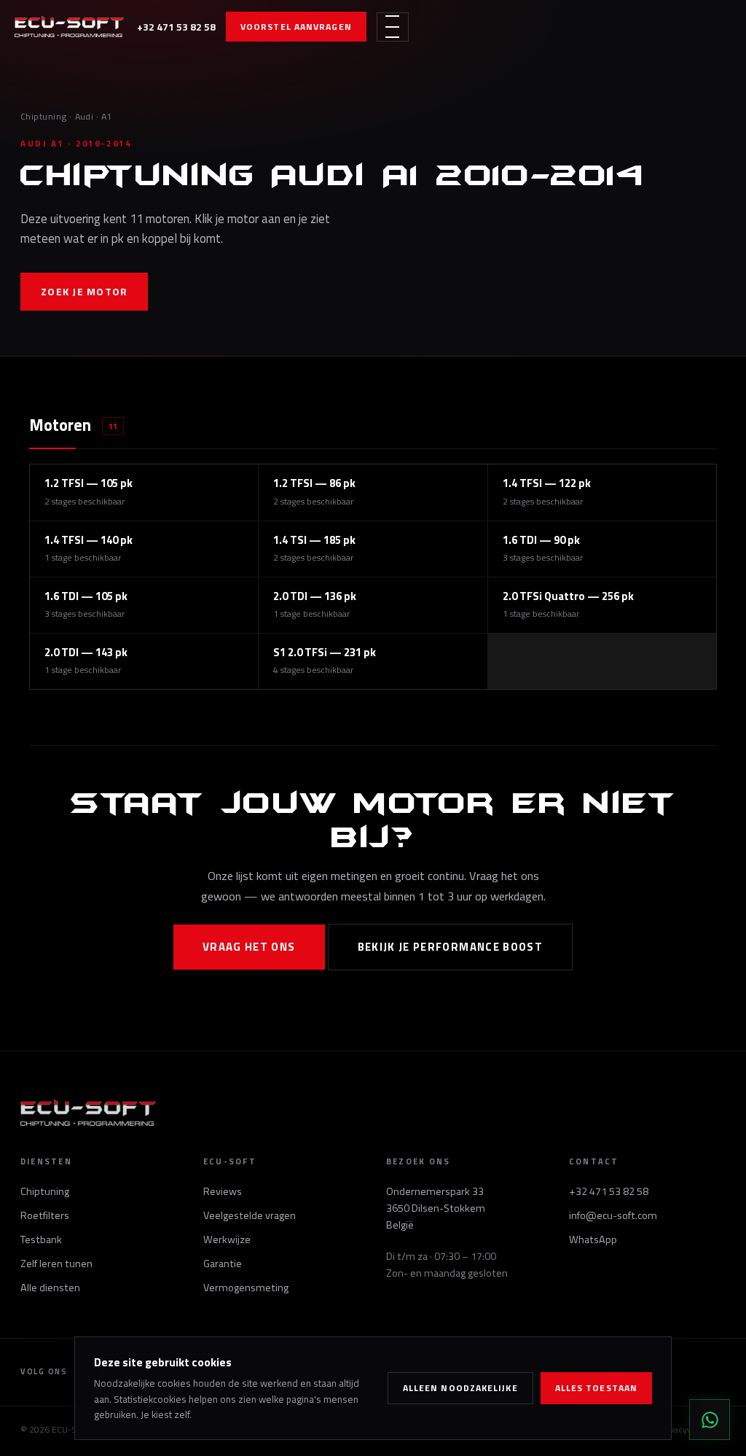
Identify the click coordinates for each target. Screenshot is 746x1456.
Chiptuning (43, 116)
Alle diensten (50, 1288)
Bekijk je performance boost (450, 946)
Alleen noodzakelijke (460, 1388)
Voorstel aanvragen (296, 27)
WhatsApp (593, 1239)
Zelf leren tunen (56, 1263)
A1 (106, 116)
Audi (84, 116)
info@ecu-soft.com (613, 1215)
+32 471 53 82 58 (176, 26)
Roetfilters (44, 1215)
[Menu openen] (393, 27)
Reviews (222, 1191)
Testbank (41, 1239)
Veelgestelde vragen (249, 1215)
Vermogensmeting (245, 1288)
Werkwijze (227, 1239)
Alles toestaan (596, 1388)
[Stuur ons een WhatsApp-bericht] (709, 1419)
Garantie (222, 1263)
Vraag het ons (249, 946)
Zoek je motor (84, 291)
